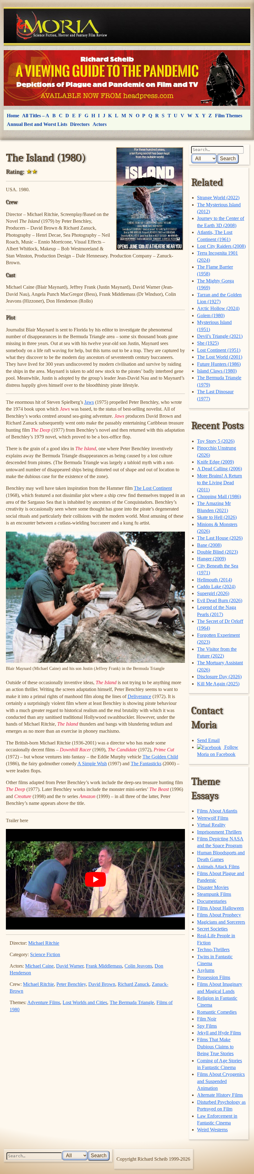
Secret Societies (212, 928)
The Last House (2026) (220, 538)
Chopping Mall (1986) (219, 496)
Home (13, 115)
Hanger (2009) (211, 558)
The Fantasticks (146, 763)
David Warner (69, 966)
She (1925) (208, 343)
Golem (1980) (211, 315)
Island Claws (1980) (217, 370)
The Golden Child (160, 756)
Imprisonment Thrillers (219, 832)
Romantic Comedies (217, 1012)
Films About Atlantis (217, 811)
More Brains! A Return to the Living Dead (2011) (219, 482)
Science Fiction (45, 954)
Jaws (89, 402)
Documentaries (211, 901)
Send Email (208, 740)
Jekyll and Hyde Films (219, 1032)
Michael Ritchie (43, 943)
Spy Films (207, 1026)
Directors (80, 124)
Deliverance (139, 696)
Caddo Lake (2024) (216, 586)
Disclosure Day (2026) (219, 676)
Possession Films (213, 977)
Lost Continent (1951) (218, 350)
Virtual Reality (211, 824)
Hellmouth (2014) (214, 579)
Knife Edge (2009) (215, 461)
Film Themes (228, 115)
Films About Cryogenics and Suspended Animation (221, 1081)
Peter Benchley (71, 984)
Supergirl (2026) (213, 593)
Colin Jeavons (138, 966)
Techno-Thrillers (213, 949)
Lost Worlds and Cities (85, 1002)
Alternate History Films (220, 1095)
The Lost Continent (153, 488)
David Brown (101, 984)
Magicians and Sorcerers (221, 922)
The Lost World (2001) (219, 357)
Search (228, 158)
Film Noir (206, 1018)
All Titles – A (35, 115)
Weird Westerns (212, 1129)
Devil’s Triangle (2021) (220, 336)
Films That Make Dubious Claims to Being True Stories (215, 1046)
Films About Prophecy (219, 914)
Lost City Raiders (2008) (221, 246)
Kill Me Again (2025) (218, 683)
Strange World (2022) (218, 197)
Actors (100, 124)
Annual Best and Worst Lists (37, 124)
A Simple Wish (92, 763)
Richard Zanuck (133, 984)
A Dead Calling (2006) (219, 468)
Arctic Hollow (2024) (218, 308)
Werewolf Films (212, 818)
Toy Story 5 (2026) (215, 441)
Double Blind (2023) (217, 552)
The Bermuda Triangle (132, 1002)
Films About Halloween (220, 908)
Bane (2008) (209, 545)
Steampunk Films (214, 894)
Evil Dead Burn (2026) (219, 600)
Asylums (205, 970)
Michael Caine (39, 966)
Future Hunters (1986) (219, 364)
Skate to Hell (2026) (217, 517)
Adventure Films (43, 1002)
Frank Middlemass (104, 966)
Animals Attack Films (218, 866)
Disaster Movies (213, 887)
